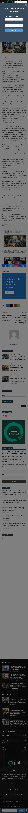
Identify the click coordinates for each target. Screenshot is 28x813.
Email (6, 23)
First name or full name (11, 16)
